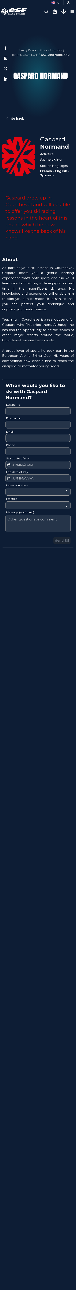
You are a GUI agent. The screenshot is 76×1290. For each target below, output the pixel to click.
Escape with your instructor (45, 50)
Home (21, 50)
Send (59, 540)
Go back (17, 118)
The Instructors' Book (25, 54)
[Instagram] (5, 58)
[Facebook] (5, 48)
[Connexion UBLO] (4, 1287)
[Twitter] (5, 68)
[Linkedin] (5, 78)
